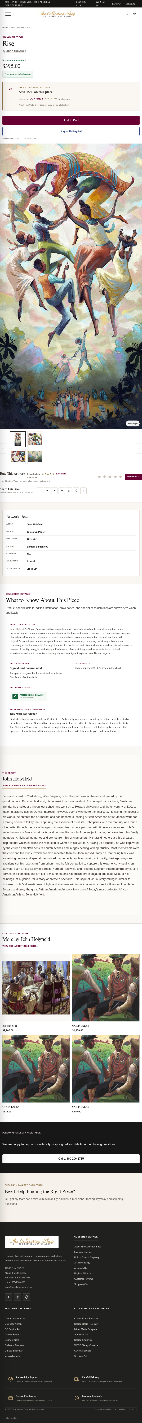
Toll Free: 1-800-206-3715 (17, 1277)
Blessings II (9, 1026)
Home (5, 27)
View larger (133, 423)
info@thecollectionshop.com (19, 1287)
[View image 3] (35, 439)
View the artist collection (20, 946)
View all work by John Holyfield (24, 785)
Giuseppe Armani (13, 1324)
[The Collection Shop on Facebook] (8, 1297)
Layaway (116, 3)
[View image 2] (18, 456)
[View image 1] (18, 439)
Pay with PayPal (71, 131)
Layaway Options (83, 1252)
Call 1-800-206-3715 (71, 1158)
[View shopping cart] (134, 14)
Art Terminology (82, 1262)
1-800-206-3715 (81, 3)
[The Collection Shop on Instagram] (17, 1297)
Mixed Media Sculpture (85, 1329)
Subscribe (130, 3)
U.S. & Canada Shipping (86, 1257)
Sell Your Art (100, 3)
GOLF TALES (80, 1026)
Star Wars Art (81, 1334)
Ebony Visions (12, 1340)
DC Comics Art (12, 1329)
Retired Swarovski (83, 1340)
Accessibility (80, 1268)
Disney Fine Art (12, 1334)
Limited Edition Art (14, 1350)
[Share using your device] (76, 490)
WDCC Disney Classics (86, 1345)
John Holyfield (17, 27)
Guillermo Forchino (14, 1345)
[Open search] (127, 14)
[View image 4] (35, 456)
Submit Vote (133, 477)
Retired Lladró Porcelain (86, 1324)
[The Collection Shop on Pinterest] (26, 1297)
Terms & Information (102, 1409)
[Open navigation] (8, 14)
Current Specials (82, 1350)
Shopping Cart (81, 1284)
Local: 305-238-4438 (15, 1282)
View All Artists (12, 1356)
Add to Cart (71, 120)
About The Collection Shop (87, 1246)
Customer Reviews (83, 1279)
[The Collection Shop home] (68, 14)
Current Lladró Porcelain (86, 1318)
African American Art (15, 1318)
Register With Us (82, 1273)
